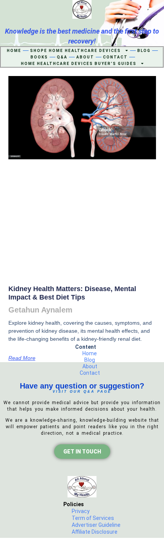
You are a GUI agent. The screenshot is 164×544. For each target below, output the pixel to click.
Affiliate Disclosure (94, 532)
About (85, 57)
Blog (144, 51)
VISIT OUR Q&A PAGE (82, 391)
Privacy (81, 511)
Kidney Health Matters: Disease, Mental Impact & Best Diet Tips (72, 293)
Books (39, 57)
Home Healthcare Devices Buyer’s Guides (79, 64)
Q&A (62, 57)
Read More (21, 358)
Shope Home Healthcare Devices (75, 51)
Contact (115, 57)
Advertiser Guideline (96, 525)
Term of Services (93, 518)
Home (14, 51)
